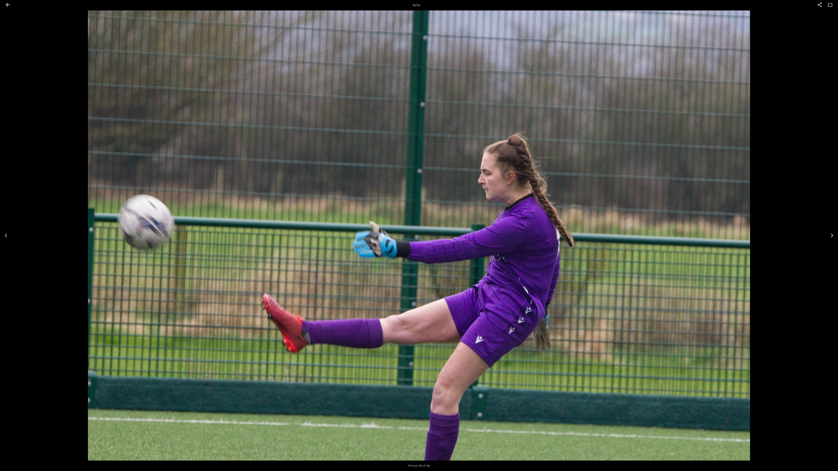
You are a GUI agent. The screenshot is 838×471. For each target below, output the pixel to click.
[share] (819, 5)
